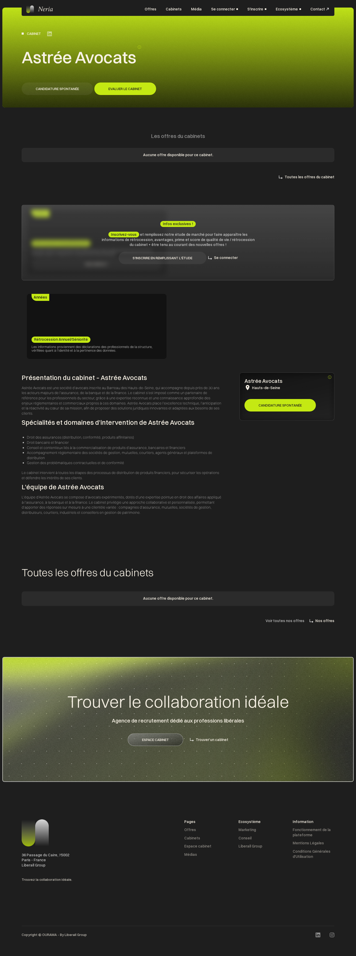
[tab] (40, 297)
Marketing (247, 829)
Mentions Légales (308, 843)
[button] (224, 9)
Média (196, 9)
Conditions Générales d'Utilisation (311, 854)
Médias (190, 854)
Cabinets (174, 9)
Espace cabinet (197, 846)
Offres (150, 9)
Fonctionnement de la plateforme (312, 832)
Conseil (244, 838)
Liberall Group (250, 846)
